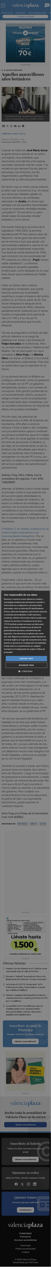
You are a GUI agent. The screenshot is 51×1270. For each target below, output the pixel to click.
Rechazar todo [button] (26, 665)
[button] (25, 671)
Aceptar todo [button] (26, 658)
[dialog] (25, 633)
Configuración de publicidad (34, 643)
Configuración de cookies (25, 649)
